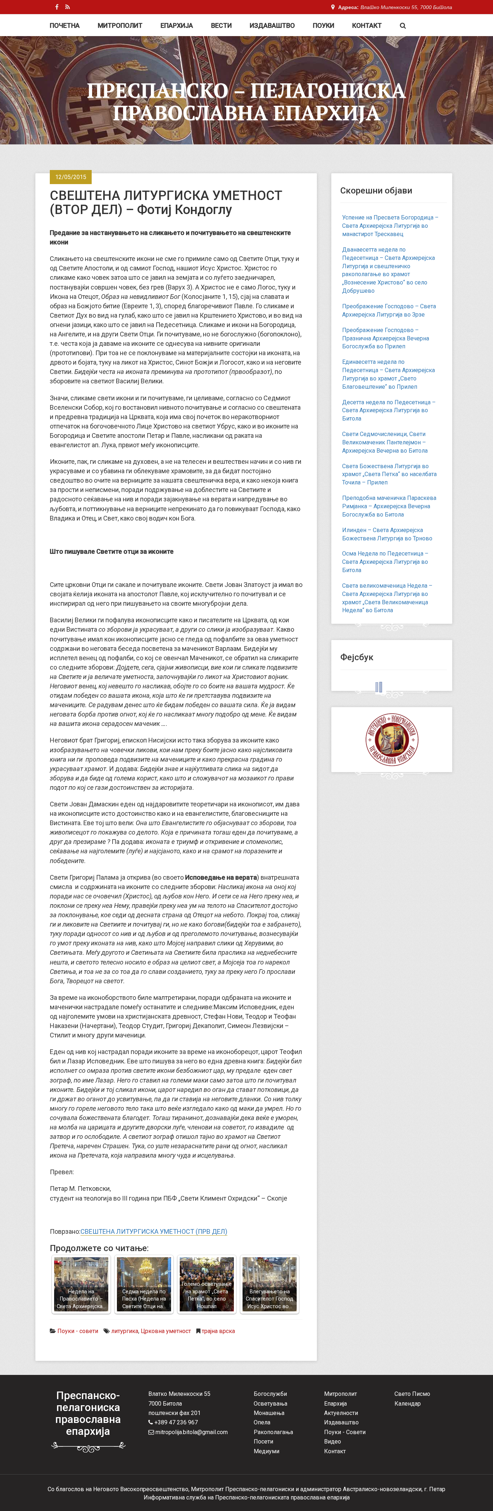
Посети (263, 1441)
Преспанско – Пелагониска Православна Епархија (246, 101)
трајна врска (218, 1331)
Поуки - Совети (345, 1432)
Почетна (65, 25)
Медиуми (266, 1451)
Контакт (367, 25)
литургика (124, 1331)
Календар (407, 1403)
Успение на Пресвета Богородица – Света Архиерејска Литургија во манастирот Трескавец (390, 226)
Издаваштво (272, 25)
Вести (221, 25)
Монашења (269, 1413)
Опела (262, 1422)
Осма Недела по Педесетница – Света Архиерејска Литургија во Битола (385, 562)
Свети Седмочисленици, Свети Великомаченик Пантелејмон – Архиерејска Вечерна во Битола (385, 442)
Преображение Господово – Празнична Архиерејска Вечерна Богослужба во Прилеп (385, 338)
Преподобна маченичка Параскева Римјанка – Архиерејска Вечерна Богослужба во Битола (389, 506)
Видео (332, 1441)
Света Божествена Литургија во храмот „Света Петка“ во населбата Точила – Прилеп (389, 474)
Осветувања (270, 1403)
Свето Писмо (412, 1393)
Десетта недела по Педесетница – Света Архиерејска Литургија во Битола (389, 410)
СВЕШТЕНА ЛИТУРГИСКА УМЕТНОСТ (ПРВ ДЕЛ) (153, 1231)
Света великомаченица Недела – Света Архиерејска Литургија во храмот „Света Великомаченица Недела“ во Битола (387, 598)
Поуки (323, 25)
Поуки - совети (77, 1331)
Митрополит (120, 25)
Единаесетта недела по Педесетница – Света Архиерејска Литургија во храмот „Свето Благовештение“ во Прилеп (388, 374)
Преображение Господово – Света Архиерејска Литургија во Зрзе (389, 310)
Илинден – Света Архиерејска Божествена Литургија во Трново (387, 534)
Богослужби (270, 1393)
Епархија (177, 25)
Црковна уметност (166, 1331)
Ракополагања (273, 1432)
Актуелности (341, 1413)
